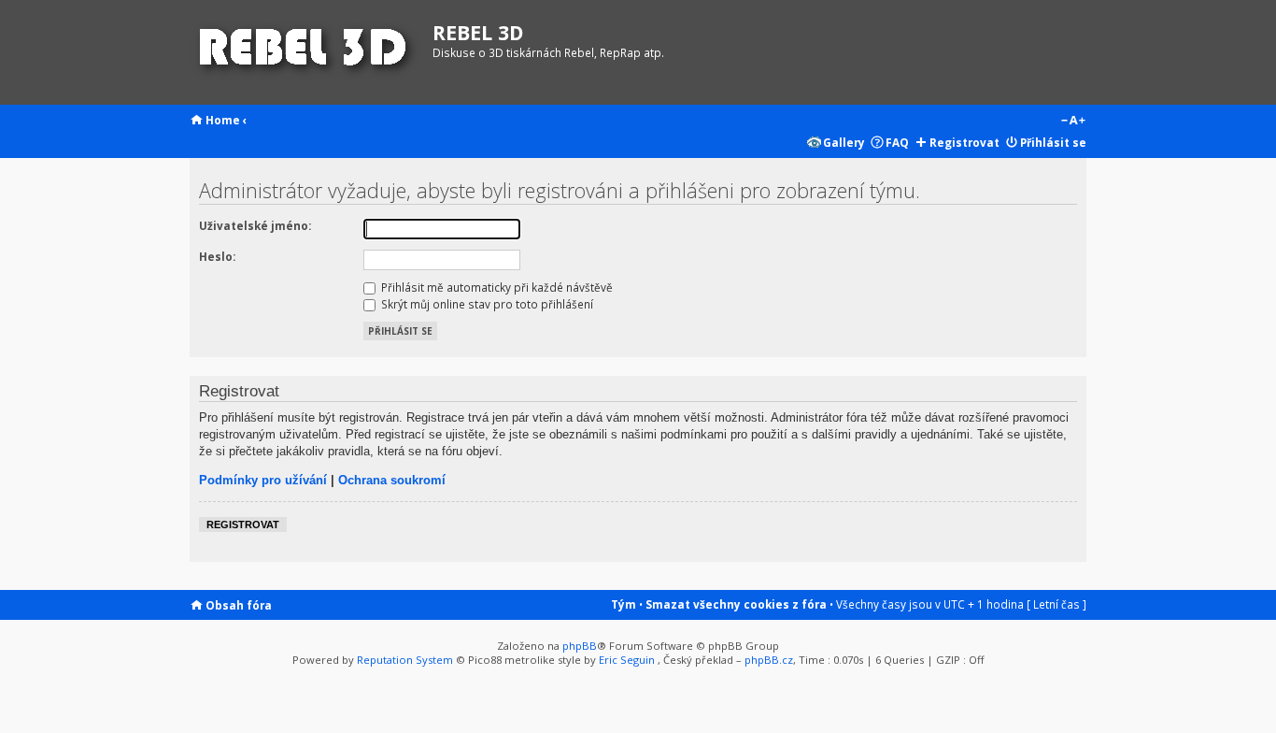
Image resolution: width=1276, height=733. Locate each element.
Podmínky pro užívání (263, 480)
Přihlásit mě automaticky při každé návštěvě (495, 287)
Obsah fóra (239, 604)
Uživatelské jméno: (255, 225)
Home (223, 119)
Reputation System (405, 660)
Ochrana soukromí (392, 480)
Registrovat (964, 142)
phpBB (579, 646)
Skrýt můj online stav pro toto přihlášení (485, 303)
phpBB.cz (768, 660)
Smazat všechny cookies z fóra (736, 603)
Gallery (844, 142)
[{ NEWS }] (306, 52)
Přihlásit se (1053, 142)
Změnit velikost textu (1072, 121)
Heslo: (217, 256)
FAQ (897, 142)
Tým (623, 603)
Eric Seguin (627, 660)
